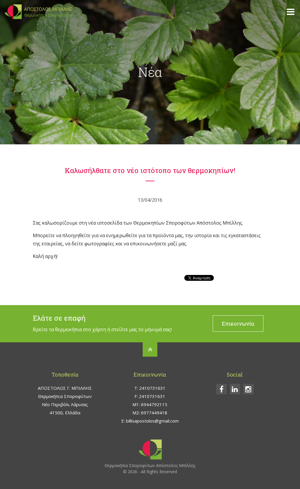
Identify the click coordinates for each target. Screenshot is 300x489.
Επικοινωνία (238, 323)
